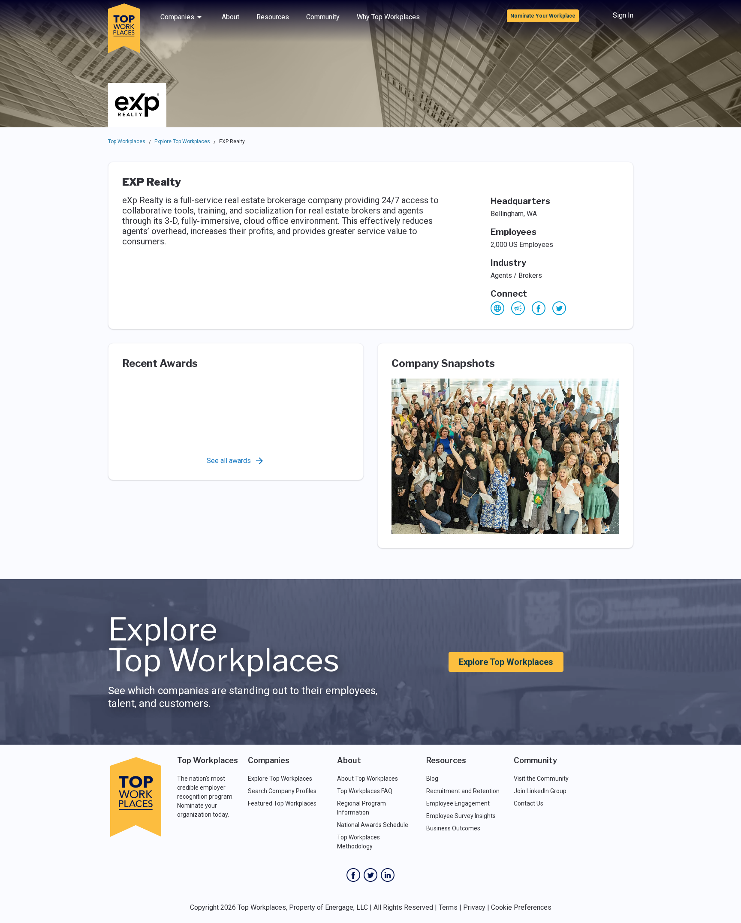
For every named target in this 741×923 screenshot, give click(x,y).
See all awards (229, 461)
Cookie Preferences (521, 907)
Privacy (474, 907)
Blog (432, 778)
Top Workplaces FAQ (364, 791)
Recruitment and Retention (463, 791)
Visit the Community (541, 778)
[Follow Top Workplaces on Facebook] (353, 875)
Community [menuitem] (323, 17)
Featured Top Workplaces (282, 803)
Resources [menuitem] (272, 17)
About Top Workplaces (367, 778)
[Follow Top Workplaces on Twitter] (370, 875)
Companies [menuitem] (177, 17)
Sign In (623, 15)
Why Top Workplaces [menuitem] (388, 17)
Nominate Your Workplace (542, 16)
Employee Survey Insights (461, 815)
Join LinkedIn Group (540, 791)
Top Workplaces (126, 141)
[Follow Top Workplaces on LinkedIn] (388, 875)
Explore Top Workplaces (182, 141)
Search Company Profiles (282, 791)
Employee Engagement (458, 803)
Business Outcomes (453, 828)
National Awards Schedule (372, 824)
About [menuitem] (230, 17)
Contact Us (528, 803)
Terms (448, 907)
